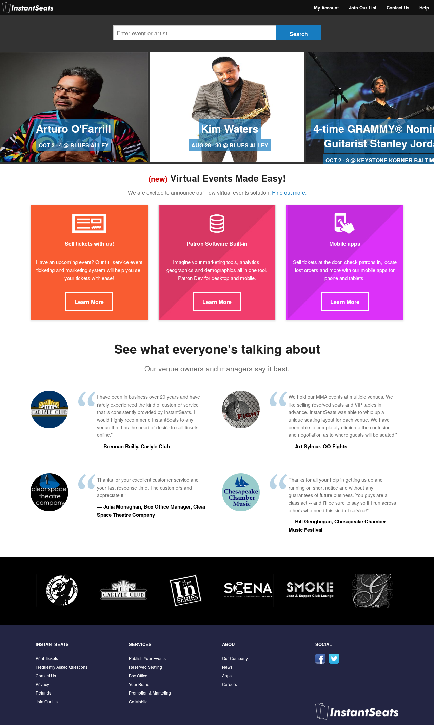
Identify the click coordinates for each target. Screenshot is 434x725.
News (227, 667)
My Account (326, 7)
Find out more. (289, 192)
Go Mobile (138, 701)
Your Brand (139, 684)
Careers (229, 684)
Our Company (235, 658)
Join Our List (362, 7)
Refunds (43, 693)
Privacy (42, 684)
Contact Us (398, 7)
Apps (227, 675)
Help (424, 7)
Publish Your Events (147, 658)
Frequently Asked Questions (61, 667)
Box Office (138, 675)
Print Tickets (47, 658)
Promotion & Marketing (150, 693)
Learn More (89, 302)
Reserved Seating (145, 667)
